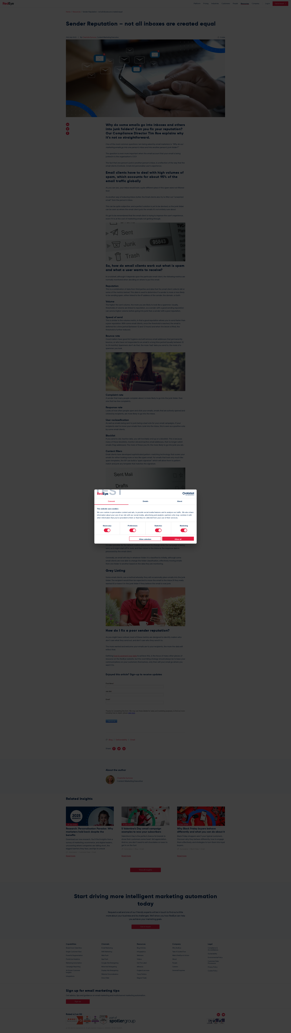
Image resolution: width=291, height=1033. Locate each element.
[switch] (132, 530)
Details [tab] (145, 501)
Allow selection (145, 539)
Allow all (178, 539)
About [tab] (179, 501)
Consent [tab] (111, 501)
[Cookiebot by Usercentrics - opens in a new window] (184, 494)
